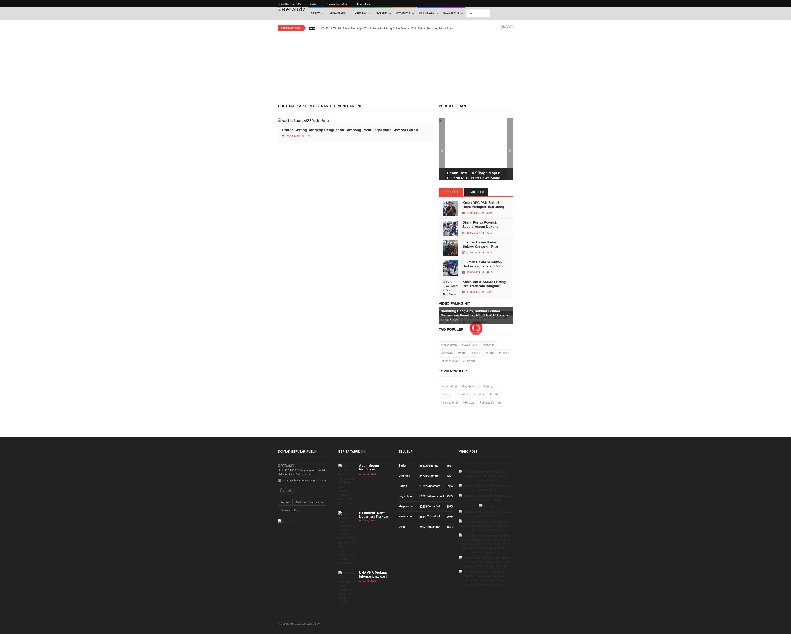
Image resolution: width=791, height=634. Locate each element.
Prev (442, 149)
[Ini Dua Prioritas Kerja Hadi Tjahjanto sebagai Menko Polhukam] (486, 525)
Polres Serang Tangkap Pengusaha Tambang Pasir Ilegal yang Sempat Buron (350, 130)
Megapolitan (449, 344)
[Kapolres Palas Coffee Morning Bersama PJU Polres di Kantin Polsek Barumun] (485, 543)
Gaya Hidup (451, 13)
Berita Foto (439, 506)
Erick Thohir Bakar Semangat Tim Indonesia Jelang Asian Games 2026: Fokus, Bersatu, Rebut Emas (390, 28)
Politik (381, 13)
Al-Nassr (468, 402)
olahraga (446, 394)
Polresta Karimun (491, 402)
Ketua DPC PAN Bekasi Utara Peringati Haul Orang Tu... (483, 207)
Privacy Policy (364, 3)
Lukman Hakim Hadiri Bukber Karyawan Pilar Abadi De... (480, 246)
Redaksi (314, 3)
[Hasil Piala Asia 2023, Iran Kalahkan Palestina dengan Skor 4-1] (485, 488)
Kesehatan (412, 516)
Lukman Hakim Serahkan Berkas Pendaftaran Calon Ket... (483, 266)
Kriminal (361, 13)
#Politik (504, 352)
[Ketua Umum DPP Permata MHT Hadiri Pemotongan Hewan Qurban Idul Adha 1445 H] (486, 578)
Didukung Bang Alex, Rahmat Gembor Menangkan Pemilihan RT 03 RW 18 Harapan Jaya (475, 315)
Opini (412, 527)
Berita (316, 13)
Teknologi (439, 516)
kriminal (479, 394)
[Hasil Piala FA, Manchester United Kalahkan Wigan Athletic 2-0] (485, 498)
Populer (451, 192)
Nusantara (337, 13)
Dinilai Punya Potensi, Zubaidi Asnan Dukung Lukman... (480, 227)
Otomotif (403, 13)
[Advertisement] (395, 62)
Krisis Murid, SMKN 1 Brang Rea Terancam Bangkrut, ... (484, 284)
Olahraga (426, 13)
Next (510, 149)
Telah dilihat (476, 192)
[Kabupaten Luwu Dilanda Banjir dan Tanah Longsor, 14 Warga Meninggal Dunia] (485, 562)
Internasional (449, 361)
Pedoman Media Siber (337, 3)
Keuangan (439, 527)
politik (476, 352)
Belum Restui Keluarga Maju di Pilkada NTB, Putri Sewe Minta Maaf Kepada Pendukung (474, 178)
